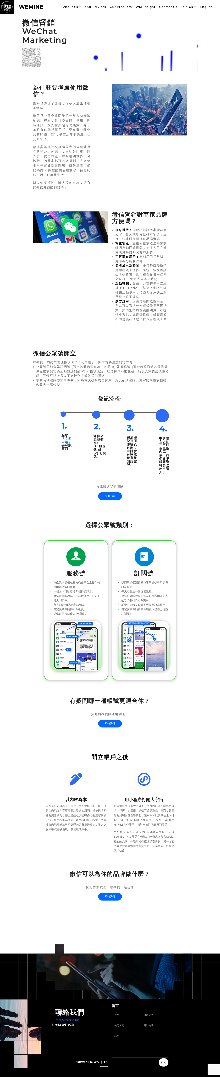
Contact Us (168, 7)
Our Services (95, 7)
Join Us (187, 7)
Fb (90, 1062)
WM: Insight (145, 7)
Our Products (121, 7)
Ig (101, 1062)
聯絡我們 (110, 723)
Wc (96, 1062)
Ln (106, 1062)
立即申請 (110, 496)
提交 (163, 1062)
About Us (70, 7)
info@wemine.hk (67, 1020)
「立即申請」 (67, 440)
